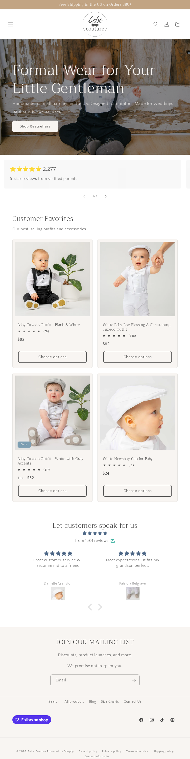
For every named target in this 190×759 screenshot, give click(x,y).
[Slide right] (105, 196)
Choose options (52, 357)
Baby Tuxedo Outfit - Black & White (49, 325)
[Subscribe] (133, 680)
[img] (95, 533)
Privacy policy (111, 751)
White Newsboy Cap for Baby (128, 459)
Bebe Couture (37, 751)
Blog (92, 702)
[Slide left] (84, 196)
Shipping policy (163, 751)
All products (74, 702)
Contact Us (133, 702)
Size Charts (110, 702)
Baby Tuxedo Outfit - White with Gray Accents (51, 461)
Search (54, 702)
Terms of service (137, 751)
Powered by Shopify (60, 751)
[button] (10, 24)
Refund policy (88, 751)
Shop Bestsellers (35, 126)
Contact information (97, 756)
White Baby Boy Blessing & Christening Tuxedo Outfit (136, 327)
